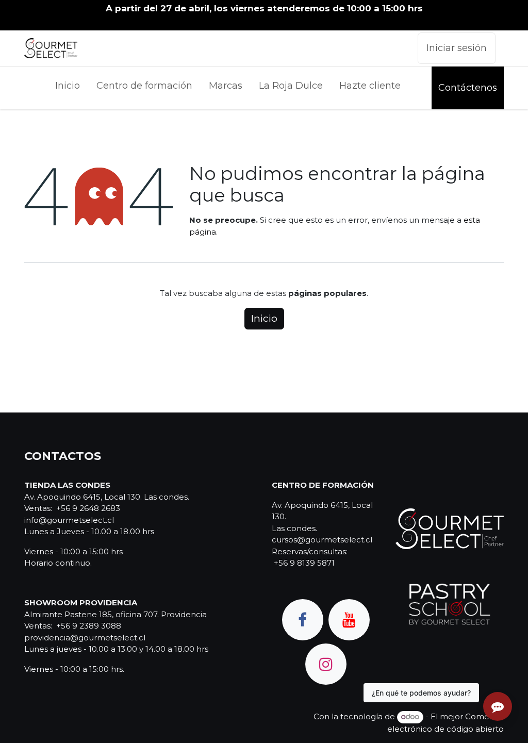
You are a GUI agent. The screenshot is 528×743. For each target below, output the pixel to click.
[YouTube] (349, 619)
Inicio (264, 318)
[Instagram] (325, 664)
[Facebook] (302, 619)
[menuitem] (67, 88)
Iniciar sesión (456, 48)
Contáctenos (467, 87)
